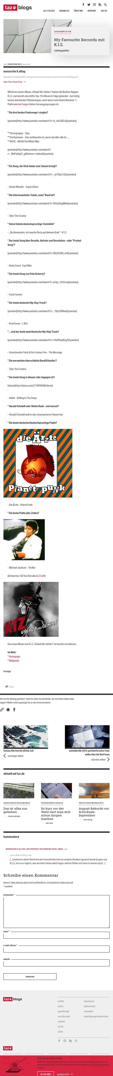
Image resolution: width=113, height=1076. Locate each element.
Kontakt (92, 10)
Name (6, 931)
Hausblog (64, 10)
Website (6, 959)
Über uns (78, 10)
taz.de (104, 10)
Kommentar (9, 895)
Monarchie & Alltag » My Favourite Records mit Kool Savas (34, 849)
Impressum (89, 1001)
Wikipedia (14, 660)
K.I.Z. (11, 686)
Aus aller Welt (64, 1016)
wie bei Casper (21, 104)
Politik (61, 1001)
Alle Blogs (49, 10)
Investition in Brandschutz (91, 803)
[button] (8, 710)
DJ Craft (40, 575)
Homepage (14, 656)
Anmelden (88, 1011)
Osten (60, 1031)
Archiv (61, 1026)
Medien (61, 1021)
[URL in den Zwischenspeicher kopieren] (2, 710)
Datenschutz (89, 1006)
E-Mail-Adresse (10, 945)
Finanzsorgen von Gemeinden (16, 803)
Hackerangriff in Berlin (52, 803)
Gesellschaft (63, 1011)
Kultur (60, 1006)
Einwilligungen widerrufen (96, 1016)
